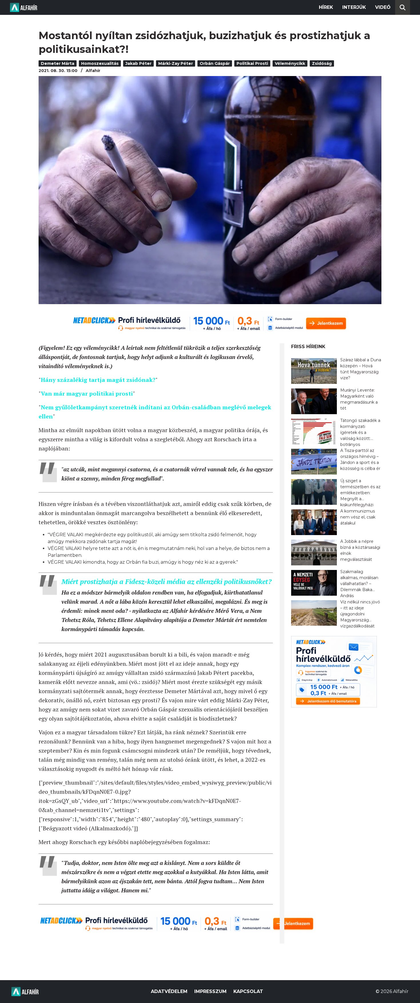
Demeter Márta (57, 63)
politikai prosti (252, 63)
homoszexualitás (100, 63)
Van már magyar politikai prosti (87, 393)
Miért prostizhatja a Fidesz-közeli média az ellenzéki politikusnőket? (166, 581)
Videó (383, 7)
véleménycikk (290, 63)
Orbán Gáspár (215, 63)
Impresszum (210, 991)
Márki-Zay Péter (175, 63)
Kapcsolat (248, 991)
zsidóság (322, 63)
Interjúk (354, 7)
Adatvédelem (169, 991)
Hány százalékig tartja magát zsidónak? (98, 380)
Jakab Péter (138, 63)
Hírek (326, 7)
